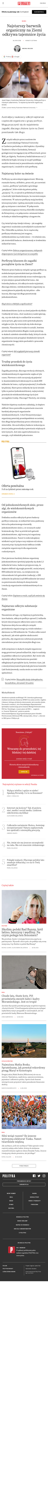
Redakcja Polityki (22, 1217)
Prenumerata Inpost (24, 1181)
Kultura (11, 1208)
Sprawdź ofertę (7, 494)
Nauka (24, 21)
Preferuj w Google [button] (12, 57)
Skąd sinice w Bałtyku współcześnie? (17, 303)
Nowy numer (11, 1193)
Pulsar (5, 1265)
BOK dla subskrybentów (22, 1229)
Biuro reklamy (22, 1221)
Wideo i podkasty (35, 1201)
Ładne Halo (38, 1265)
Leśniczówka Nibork (9, 1271)
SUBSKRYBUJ (39, 12)
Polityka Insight (8, 1268)
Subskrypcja (24, 1184)
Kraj (11, 1197)
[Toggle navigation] (3, 3)
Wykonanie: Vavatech (31, 1268)
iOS (17, 1248)
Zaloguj (43, 3)
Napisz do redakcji (22, 1225)
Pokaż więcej (24, 1166)
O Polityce (22, 1233)
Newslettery (34, 1197)
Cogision (32, 1265)
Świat (11, 1201)
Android (22, 1248)
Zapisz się (24, 771)
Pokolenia (34, 1204)
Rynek (11, 1204)
